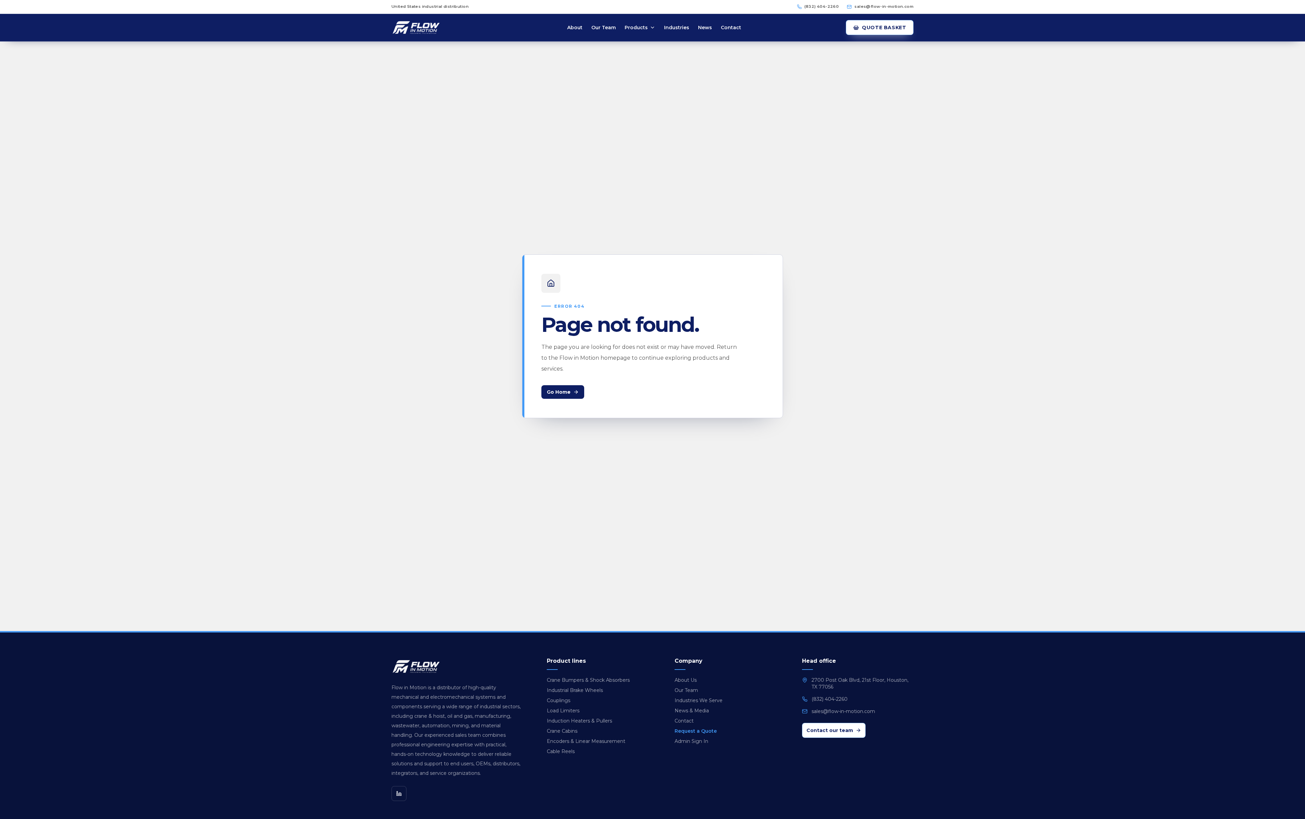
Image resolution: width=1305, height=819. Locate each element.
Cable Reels (561, 751)
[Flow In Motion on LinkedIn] (399, 793)
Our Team (603, 27)
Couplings (558, 700)
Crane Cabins (562, 731)
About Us (686, 680)
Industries (676, 27)
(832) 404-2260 (821, 6)
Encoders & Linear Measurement (586, 741)
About (574, 27)
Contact (731, 27)
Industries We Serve (699, 700)
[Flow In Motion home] (427, 27)
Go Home (559, 392)
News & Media (692, 711)
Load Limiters (563, 711)
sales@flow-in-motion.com (884, 6)
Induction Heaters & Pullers (579, 721)
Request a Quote (696, 731)
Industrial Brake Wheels (575, 690)
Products (636, 27)
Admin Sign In (691, 741)
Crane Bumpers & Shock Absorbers (588, 680)
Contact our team (829, 730)
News (705, 27)
